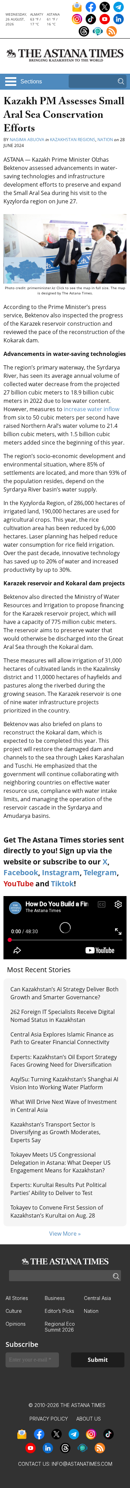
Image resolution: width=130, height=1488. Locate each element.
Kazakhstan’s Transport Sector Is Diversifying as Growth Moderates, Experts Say (55, 1132)
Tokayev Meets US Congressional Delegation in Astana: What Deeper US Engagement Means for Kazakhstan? (60, 1162)
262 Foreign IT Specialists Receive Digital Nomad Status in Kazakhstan (62, 1015)
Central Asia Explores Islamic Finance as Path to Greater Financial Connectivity (62, 1038)
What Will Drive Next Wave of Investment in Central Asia (63, 1105)
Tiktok (62, 883)
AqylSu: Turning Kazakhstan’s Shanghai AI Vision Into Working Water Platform (64, 1083)
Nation (105, 140)
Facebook (20, 872)
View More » (65, 1233)
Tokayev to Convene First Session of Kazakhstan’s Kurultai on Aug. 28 (56, 1211)
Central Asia (97, 1298)
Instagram (61, 872)
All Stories (17, 1298)
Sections (31, 81)
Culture (14, 1311)
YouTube (18, 883)
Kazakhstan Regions (72, 140)
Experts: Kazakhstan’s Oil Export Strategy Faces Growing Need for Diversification (63, 1060)
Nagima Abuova (27, 140)
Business (55, 1298)
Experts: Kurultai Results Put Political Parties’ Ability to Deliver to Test (58, 1188)
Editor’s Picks (59, 1311)
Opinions (16, 1324)
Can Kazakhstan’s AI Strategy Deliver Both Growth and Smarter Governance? (64, 993)
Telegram (100, 872)
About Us (88, 1419)
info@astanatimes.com (82, 1464)
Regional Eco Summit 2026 (60, 1327)
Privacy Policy (48, 1419)
